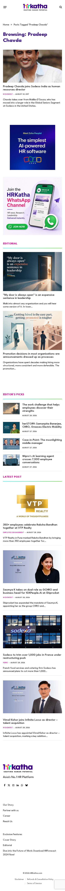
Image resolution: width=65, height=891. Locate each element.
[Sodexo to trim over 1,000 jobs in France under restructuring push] (32, 631)
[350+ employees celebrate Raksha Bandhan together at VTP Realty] (32, 501)
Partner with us (11, 810)
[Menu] (5, 7)
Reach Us (7, 821)
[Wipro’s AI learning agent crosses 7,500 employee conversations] (11, 460)
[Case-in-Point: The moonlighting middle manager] (11, 444)
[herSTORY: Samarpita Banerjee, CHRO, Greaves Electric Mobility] (11, 427)
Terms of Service (34, 883)
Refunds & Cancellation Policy (40, 879)
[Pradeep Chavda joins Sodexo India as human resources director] (32, 66)
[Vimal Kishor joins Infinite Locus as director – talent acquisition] (32, 696)
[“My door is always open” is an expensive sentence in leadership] (32, 271)
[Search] (60, 7)
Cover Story (9, 840)
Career (6, 816)
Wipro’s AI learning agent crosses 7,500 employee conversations (38, 459)
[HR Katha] (35, 7)
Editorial (7, 845)
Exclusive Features (12, 834)
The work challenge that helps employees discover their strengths (41, 407)
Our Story (8, 805)
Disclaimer (19, 879)
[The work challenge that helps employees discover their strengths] (11, 408)
